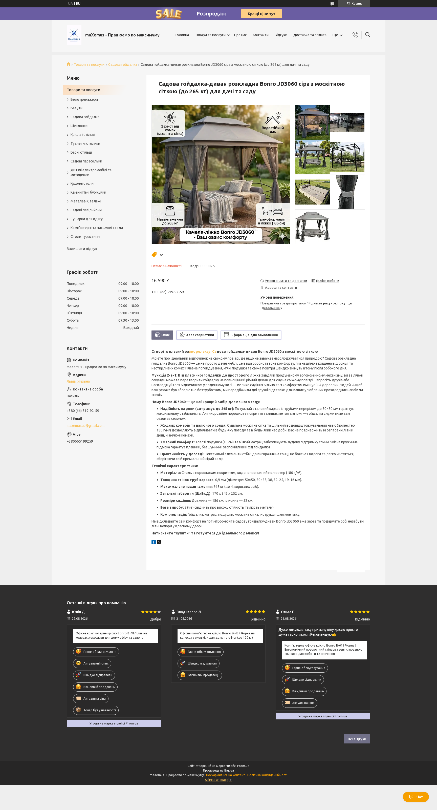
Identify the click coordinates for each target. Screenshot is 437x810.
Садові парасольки (86, 161)
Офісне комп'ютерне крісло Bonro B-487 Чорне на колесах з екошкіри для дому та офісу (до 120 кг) (217, 635)
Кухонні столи (82, 183)
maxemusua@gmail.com (85, 426)
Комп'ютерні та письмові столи (97, 228)
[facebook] (153, 543)
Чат (420, 797)
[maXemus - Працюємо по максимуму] (74, 35)
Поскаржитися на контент (225, 775)
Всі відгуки (357, 739)
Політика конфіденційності (267, 775)
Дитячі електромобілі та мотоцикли (91, 172)
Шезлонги (79, 126)
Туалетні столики (85, 143)
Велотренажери (84, 99)
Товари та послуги (210, 35)
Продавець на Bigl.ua (218, 770)
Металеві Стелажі (86, 201)
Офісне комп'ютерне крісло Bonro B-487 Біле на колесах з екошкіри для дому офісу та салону (111, 635)
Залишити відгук (82, 248)
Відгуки (281, 35)
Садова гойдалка (122, 65)
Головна (182, 35)
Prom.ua (243, 765)
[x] (159, 543)
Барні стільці (81, 152)
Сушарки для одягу (87, 219)
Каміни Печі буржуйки (88, 192)
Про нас (240, 35)
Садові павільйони (86, 210)
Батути (76, 108)
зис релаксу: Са (202, 351)
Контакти (261, 35)
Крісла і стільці (83, 135)
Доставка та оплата (309, 35)
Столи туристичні (85, 237)
